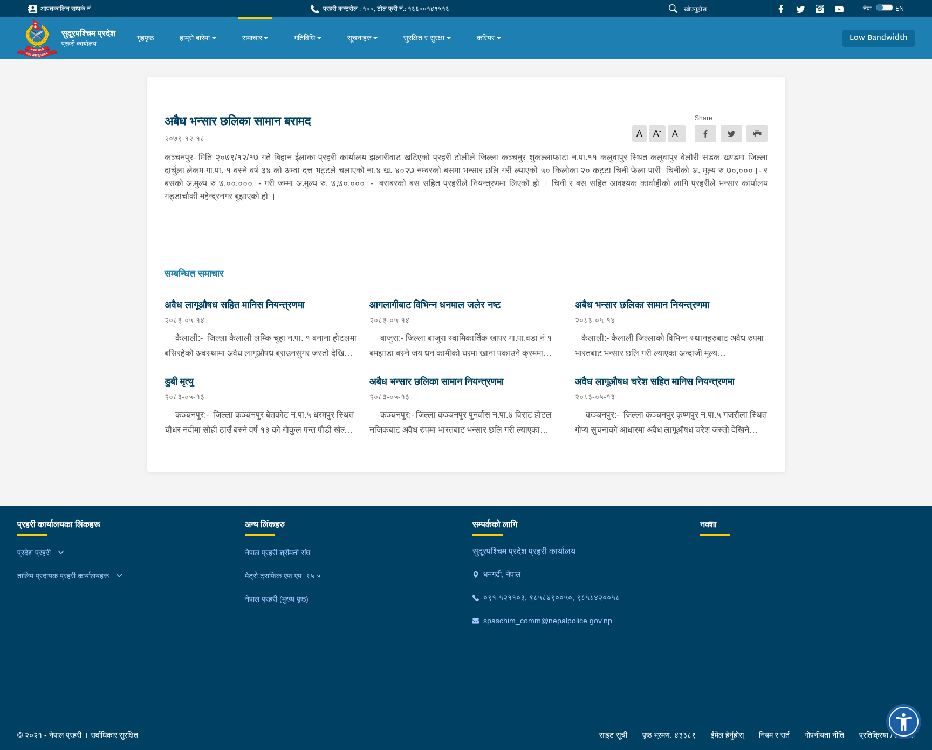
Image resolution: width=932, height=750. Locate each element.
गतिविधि (304, 37)
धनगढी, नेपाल (500, 574)
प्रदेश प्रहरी (34, 552)
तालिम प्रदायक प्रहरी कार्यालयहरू (63, 575)
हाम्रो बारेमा (195, 37)
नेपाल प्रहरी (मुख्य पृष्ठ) (277, 599)
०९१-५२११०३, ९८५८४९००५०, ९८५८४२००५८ (550, 597)
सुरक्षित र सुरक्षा (423, 37)
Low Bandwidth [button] (878, 38)
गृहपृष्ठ (145, 37)
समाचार (252, 37)
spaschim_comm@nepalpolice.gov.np (546, 620)
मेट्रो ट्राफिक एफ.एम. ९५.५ (283, 575)
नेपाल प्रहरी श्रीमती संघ (277, 552)
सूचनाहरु (359, 37)
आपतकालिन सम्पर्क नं (65, 8)
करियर (486, 37)
